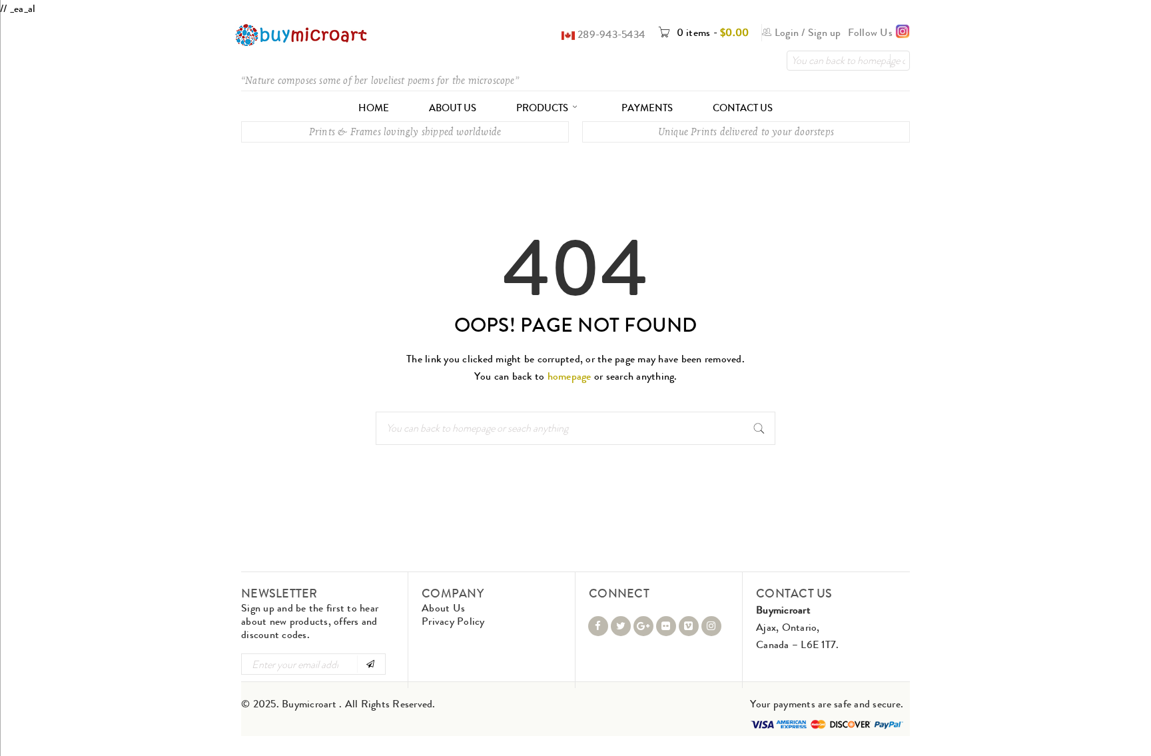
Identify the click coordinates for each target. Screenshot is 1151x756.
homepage (569, 376)
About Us (443, 607)
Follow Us (872, 32)
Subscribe (370, 664)
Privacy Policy (453, 621)
